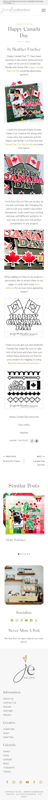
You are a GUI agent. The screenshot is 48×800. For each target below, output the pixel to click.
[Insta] (41, 782)
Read (6, 763)
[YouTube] (27, 782)
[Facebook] (32, 441)
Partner (8, 711)
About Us (8, 698)
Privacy (7, 715)
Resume (7, 707)
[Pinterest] (37, 441)
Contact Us (9, 703)
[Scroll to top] (41, 797)
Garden (7, 759)
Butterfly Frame (11, 459)
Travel (7, 771)
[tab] (18, 554)
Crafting (8, 737)
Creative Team (24, 24)
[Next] (41, 522)
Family (6, 751)
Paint (6, 733)
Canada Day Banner (39, 461)
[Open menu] (43, 10)
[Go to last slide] (6, 522)
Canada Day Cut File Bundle (19, 144)
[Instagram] (14, 782)
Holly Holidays (16, 540)
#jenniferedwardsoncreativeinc (23, 363)
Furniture (8, 729)
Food (6, 755)
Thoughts (9, 767)
